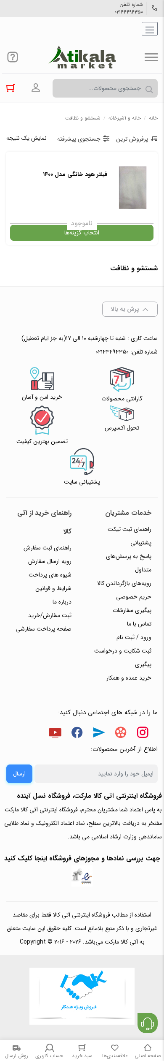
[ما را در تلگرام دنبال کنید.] (99, 734)
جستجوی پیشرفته (79, 139)
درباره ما (62, 602)
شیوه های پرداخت (50, 574)
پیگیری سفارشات (132, 610)
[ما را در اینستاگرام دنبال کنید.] (142, 734)
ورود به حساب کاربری (36, 88)
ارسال (19, 773)
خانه (153, 118)
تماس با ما (139, 623)
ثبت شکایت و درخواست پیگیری (122, 657)
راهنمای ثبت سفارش (47, 547)
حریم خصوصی (133, 596)
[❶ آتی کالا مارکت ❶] (82, 57)
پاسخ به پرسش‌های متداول (128, 563)
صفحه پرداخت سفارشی (43, 629)
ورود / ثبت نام (133, 637)
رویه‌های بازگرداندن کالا (124, 583)
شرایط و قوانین (53, 588)
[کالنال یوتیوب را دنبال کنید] (55, 734)
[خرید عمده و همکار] (82, 997)
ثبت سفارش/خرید (49, 615)
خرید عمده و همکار (128, 678)
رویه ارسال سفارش (49, 561)
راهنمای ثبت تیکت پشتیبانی (129, 536)
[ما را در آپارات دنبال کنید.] (120, 734)
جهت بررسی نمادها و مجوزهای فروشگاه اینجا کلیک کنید (82, 858)
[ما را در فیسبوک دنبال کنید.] (77, 734)
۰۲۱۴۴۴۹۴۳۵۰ (128, 12)
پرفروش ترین (132, 139)
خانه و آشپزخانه (124, 118)
